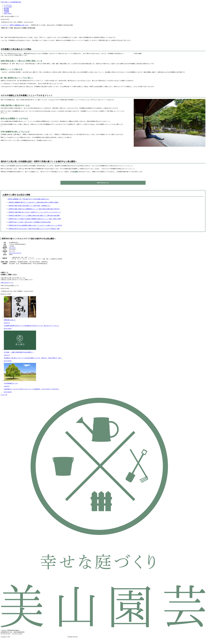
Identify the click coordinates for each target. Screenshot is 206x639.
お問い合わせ (8, 13)
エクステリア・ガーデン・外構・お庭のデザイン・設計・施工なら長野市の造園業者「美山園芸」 (38, 636)
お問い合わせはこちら (103, 182)
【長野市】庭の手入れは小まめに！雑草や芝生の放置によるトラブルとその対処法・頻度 (34, 228)
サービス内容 (8, 6)
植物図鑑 (6, 10)
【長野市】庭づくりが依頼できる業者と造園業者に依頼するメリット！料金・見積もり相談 (34, 219)
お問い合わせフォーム (7, 282)
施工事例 (6, 8)
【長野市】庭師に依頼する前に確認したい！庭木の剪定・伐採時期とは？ (29, 205)
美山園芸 (75, 171)
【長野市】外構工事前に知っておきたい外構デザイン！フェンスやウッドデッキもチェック (34, 212)
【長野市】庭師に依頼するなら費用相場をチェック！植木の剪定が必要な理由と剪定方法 (34, 209)
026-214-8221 (12, 247)
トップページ (8, 5)
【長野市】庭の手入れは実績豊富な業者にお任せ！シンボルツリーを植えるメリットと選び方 (35, 225)
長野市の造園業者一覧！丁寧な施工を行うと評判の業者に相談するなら (28, 199)
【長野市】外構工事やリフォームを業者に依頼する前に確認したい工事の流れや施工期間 (34, 215)
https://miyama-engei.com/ (15, 253)
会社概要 (6, 11)
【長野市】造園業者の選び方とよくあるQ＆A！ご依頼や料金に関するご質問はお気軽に (33, 202)
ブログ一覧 (4, 394)
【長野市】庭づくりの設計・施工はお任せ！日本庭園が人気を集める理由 (29, 222)
